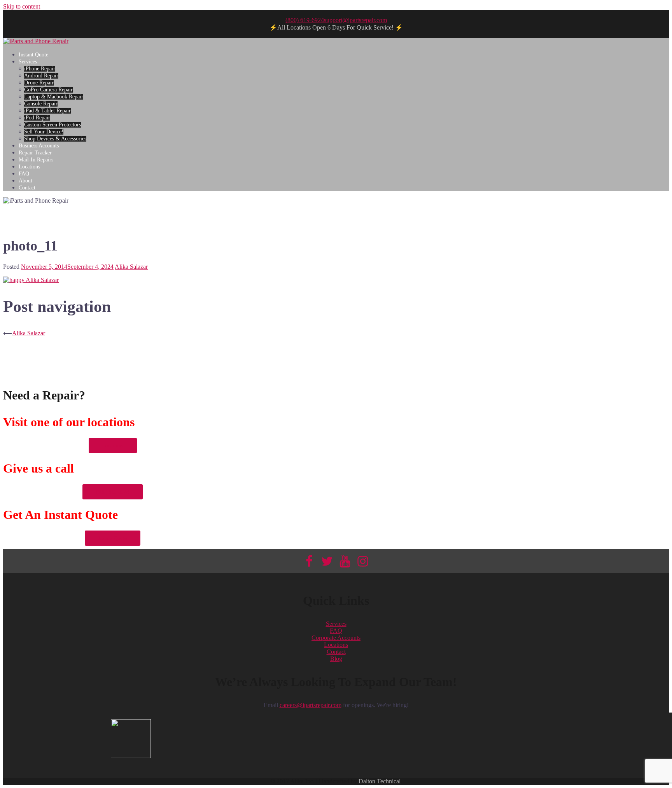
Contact (27, 188)
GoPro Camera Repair (48, 90)
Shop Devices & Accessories (55, 139)
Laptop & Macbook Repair (53, 97)
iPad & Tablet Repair (47, 111)
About (25, 181)
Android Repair (41, 76)
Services (28, 62)
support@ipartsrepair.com (355, 20)
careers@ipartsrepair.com (310, 705)
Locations (29, 167)
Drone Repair (39, 83)
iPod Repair (37, 118)
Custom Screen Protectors (52, 125)
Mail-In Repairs (36, 160)
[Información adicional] (35, 41)
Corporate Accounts (336, 637)
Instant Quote (33, 55)
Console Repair (41, 104)
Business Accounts (39, 146)
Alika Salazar (131, 266)
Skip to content (21, 6)
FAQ (24, 174)
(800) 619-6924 (304, 20)
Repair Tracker (35, 153)
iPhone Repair (39, 69)
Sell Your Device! (43, 132)
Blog (336, 658)
